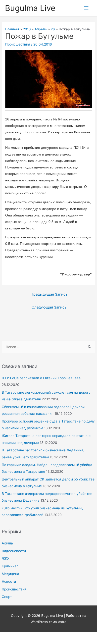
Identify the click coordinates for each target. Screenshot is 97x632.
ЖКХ (5, 558)
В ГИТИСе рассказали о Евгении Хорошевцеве (41, 378)
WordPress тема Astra (48, 622)
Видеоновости (14, 551)
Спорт (7, 597)
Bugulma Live (30, 8)
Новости (9, 581)
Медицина (10, 574)
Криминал (10, 566)
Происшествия (14, 589)
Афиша (7, 543)
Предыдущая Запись (49, 294)
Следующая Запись (49, 307)
